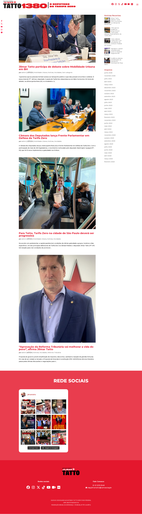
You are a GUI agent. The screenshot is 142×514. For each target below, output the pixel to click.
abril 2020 (107, 156)
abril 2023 (107, 111)
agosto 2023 (108, 99)
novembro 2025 (109, 76)
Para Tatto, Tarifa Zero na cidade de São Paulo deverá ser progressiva (56, 234)
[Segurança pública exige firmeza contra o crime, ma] (28, 422)
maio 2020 (108, 153)
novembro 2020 (110, 135)
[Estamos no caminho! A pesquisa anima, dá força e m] (59, 406)
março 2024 (108, 84)
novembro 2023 (110, 90)
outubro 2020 (109, 138)
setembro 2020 (109, 141)
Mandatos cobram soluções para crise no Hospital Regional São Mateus (113, 52)
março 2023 (108, 114)
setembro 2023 (109, 96)
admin (24, 72)
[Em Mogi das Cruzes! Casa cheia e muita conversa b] (28, 406)
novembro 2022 (110, 120)
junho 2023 (108, 105)
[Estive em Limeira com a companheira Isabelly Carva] (59, 437)
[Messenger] (1, 32)
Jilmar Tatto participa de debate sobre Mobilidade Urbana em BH (57, 68)
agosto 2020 (108, 144)
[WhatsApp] (1, 29)
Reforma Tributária (54, 352)
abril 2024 (107, 82)
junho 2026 (108, 73)
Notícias (51, 72)
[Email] (1, 26)
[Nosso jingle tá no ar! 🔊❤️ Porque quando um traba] (43, 406)
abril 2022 (107, 129)
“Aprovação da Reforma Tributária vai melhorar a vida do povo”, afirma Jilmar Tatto (56, 348)
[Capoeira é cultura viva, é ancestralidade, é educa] (28, 437)
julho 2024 (108, 79)
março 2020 (108, 159)
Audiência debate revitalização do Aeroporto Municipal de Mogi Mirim (113, 61)
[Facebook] (1, 21)
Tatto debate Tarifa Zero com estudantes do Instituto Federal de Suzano (113, 42)
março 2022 (108, 132)
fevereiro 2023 (109, 117)
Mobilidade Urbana (40, 72)
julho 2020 (108, 147)
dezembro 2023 (109, 87)
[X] (1, 24)
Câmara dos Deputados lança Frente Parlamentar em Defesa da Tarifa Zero (54, 137)
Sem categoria (67, 72)
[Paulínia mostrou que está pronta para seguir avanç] (43, 437)
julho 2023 (108, 102)
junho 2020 (108, 150)
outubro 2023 (109, 93)
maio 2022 (108, 126)
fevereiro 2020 (109, 162)
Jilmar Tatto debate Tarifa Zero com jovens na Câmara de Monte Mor (113, 21)
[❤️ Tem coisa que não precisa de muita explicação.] (59, 422)
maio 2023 (108, 108)
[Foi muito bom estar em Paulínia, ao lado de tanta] (43, 422)
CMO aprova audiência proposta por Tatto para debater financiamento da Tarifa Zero (112, 31)
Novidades (58, 72)
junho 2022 (108, 123)
